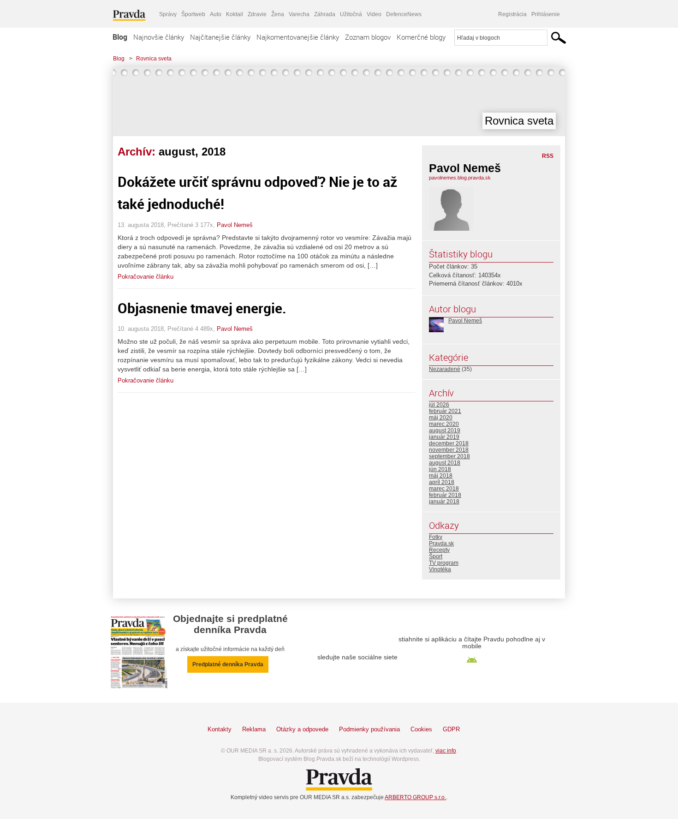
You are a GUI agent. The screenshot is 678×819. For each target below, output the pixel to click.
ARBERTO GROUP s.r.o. (415, 797)
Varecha (299, 14)
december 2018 (449, 443)
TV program (443, 563)
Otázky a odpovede (302, 729)
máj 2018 (440, 475)
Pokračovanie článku (145, 276)
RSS (547, 156)
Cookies (421, 729)
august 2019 (444, 430)
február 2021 (445, 411)
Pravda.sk (441, 543)
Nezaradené (444, 369)
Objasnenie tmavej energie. (202, 308)
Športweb (193, 14)
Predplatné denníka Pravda (227, 664)
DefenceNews (404, 14)
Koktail (234, 14)
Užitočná (351, 14)
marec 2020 (444, 424)
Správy (168, 14)
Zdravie (257, 14)
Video (374, 14)
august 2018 (444, 463)
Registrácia (512, 14)
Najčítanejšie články (220, 37)
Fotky (435, 537)
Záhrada (324, 14)
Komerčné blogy (421, 37)
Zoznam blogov (368, 37)
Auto (215, 14)
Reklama (254, 729)
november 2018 (449, 450)
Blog (120, 37)
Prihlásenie (545, 14)
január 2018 (444, 501)
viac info (445, 750)
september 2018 (449, 456)
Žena (277, 14)
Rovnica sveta (154, 58)
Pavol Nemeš (235, 224)
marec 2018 (444, 488)
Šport (435, 556)
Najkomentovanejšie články (297, 37)
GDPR (451, 729)
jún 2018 (440, 469)
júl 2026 (439, 404)
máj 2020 (440, 417)
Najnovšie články (158, 37)
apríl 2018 (441, 482)
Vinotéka (440, 569)
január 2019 (444, 437)
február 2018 (445, 495)
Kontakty (220, 729)
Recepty (439, 550)
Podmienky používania (369, 729)
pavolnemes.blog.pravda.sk (460, 177)
